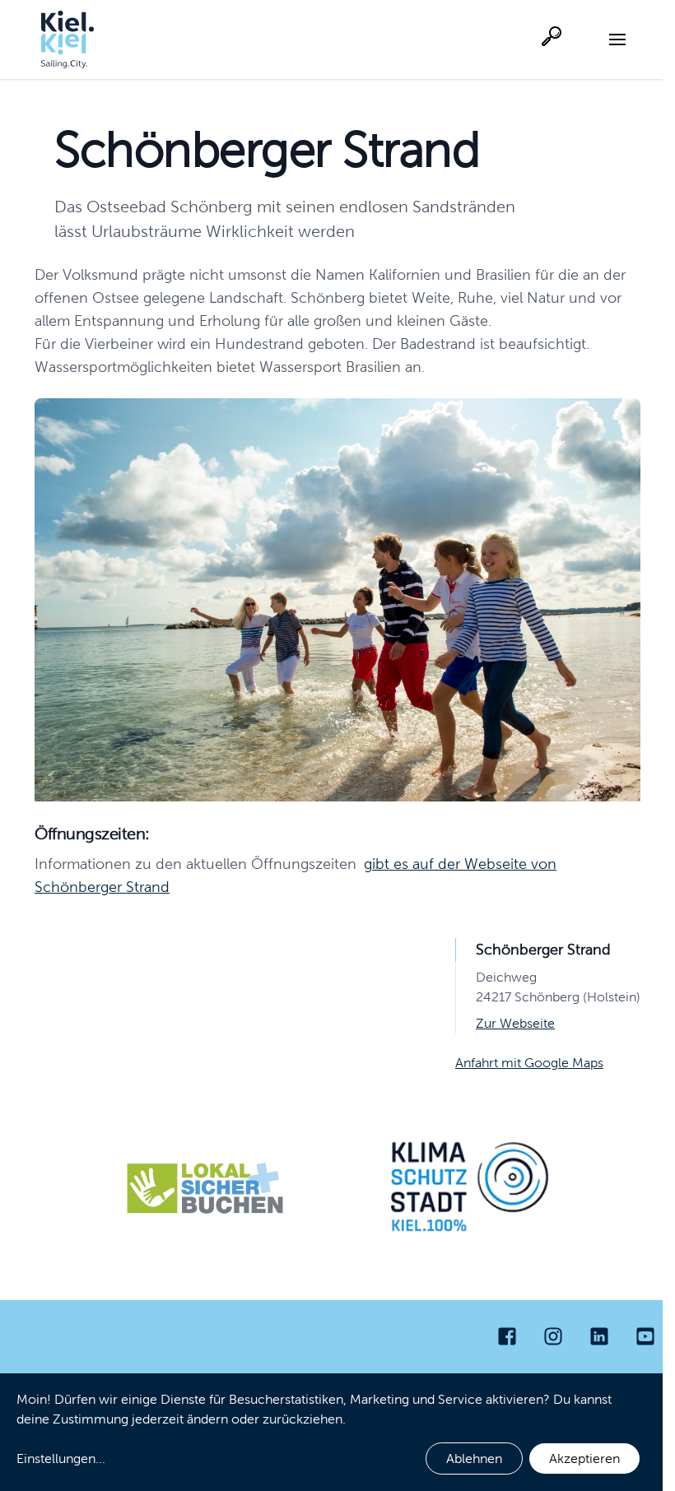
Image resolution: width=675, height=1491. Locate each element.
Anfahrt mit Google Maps (529, 1063)
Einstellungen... (60, 1458)
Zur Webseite (515, 1023)
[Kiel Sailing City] (67, 39)
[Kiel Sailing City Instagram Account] (553, 1336)
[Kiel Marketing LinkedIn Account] (599, 1336)
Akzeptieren (584, 1458)
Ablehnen (474, 1458)
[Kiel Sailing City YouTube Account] (645, 1336)
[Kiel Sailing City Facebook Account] (507, 1336)
